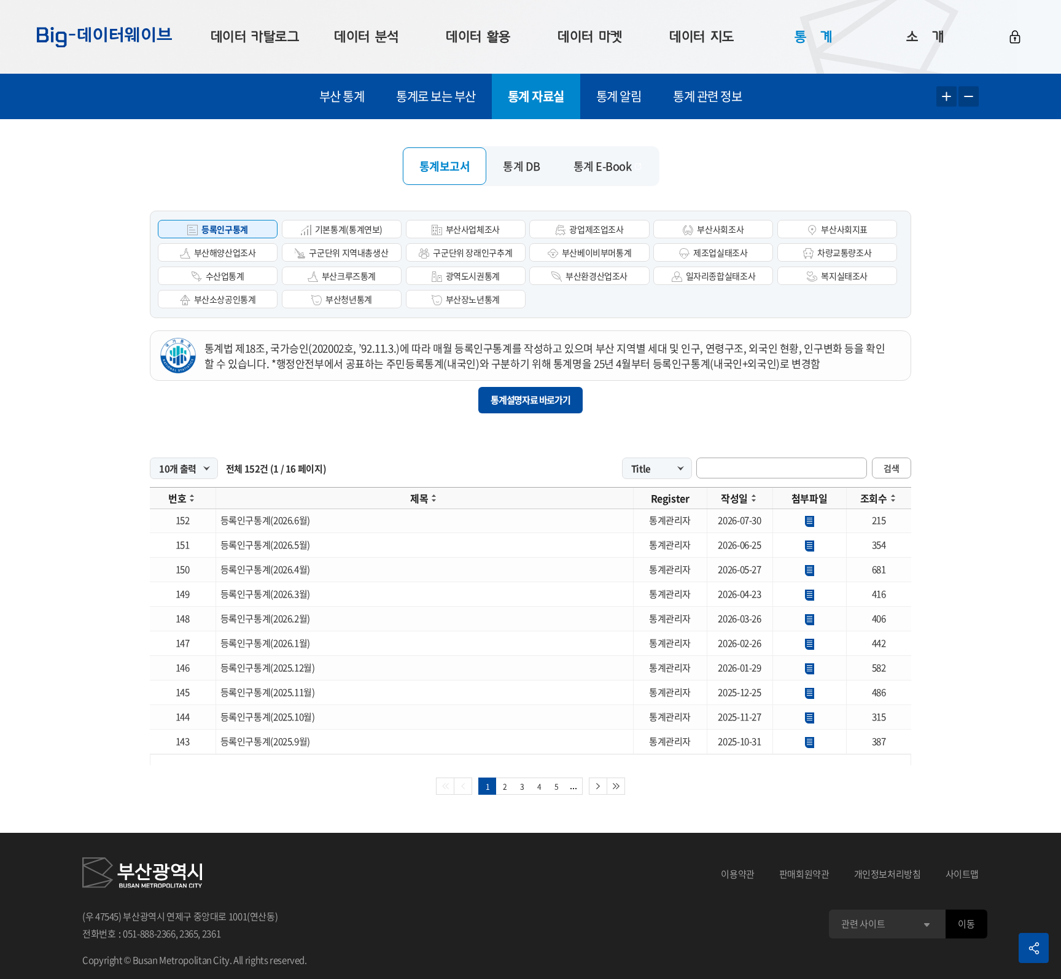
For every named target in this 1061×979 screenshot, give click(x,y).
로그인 (1015, 37)
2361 (211, 933)
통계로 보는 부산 (436, 96)
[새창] (142, 874)
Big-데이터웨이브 (104, 36)
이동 (966, 923)
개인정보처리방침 (887, 874)
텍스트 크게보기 (946, 97)
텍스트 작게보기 (968, 97)
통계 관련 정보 (707, 96)
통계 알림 (619, 96)
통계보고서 (444, 166)
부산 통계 (342, 96)
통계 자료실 (536, 96)
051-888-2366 (149, 933)
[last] (616, 786)
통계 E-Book (602, 166)
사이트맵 (962, 874)
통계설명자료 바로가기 (530, 400)
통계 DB (521, 166)
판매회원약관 (804, 874)
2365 (188, 933)
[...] (574, 786)
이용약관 (738, 874)
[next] (598, 786)
